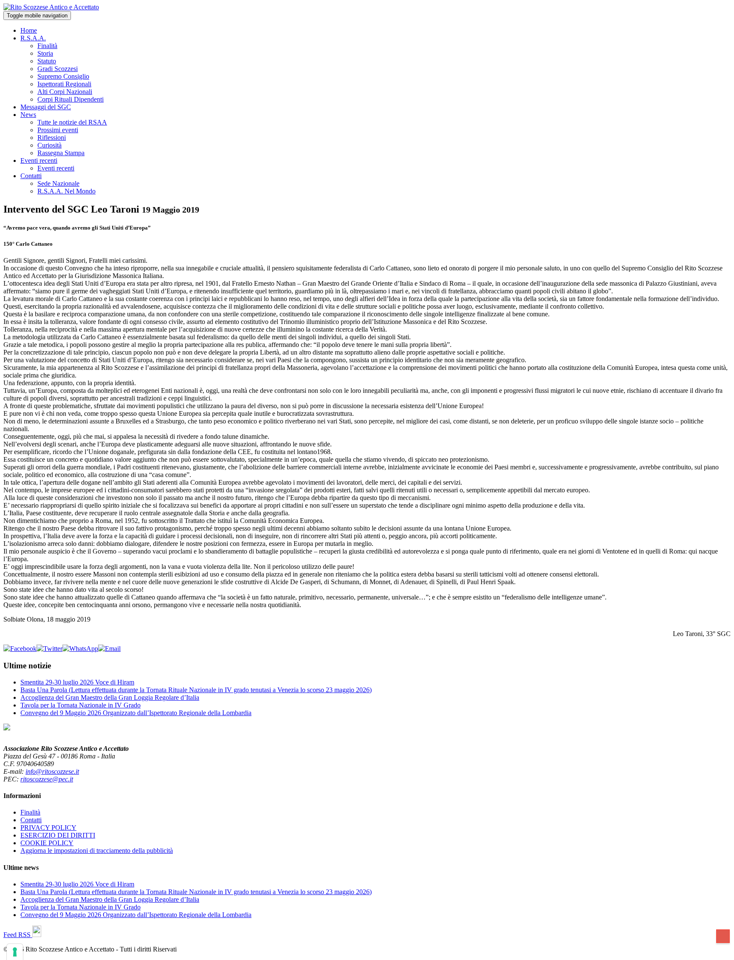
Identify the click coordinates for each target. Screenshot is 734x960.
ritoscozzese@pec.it (46, 779)
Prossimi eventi (57, 129)
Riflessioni (51, 137)
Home (28, 30)
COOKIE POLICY (46, 842)
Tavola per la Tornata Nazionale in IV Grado (80, 705)
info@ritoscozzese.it (52, 771)
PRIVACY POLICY (48, 827)
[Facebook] (20, 648)
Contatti (31, 175)
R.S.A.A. (33, 38)
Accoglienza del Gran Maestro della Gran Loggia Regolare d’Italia (109, 697)
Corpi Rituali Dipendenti (70, 99)
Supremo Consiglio (63, 76)
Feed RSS (17, 934)
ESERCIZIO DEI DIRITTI (57, 835)
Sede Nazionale (58, 183)
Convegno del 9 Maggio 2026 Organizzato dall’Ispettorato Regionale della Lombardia (135, 712)
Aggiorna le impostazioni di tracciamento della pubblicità (96, 850)
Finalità (47, 45)
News (28, 114)
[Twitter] (49, 648)
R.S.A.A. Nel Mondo (66, 191)
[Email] (109, 648)
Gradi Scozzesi (57, 68)
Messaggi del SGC (45, 107)
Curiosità (49, 145)
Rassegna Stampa (61, 152)
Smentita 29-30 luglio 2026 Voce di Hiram (77, 682)
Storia (45, 53)
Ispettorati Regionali (64, 84)
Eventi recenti (38, 160)
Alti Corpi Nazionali (64, 91)
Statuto (46, 61)
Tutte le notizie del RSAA (72, 122)
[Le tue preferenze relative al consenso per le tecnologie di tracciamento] (15, 952)
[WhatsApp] (80, 648)
